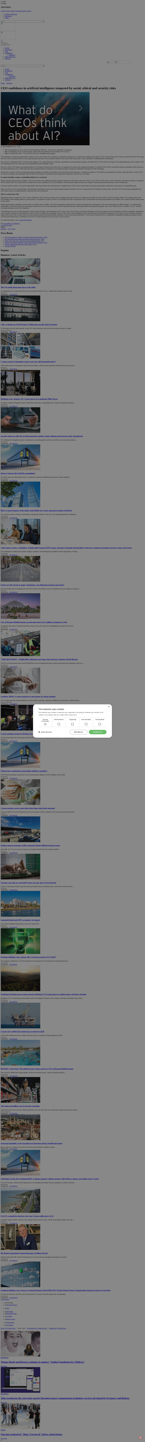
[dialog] (72, 721)
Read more (73, 715)
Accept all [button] (97, 732)
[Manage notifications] (140, 1437)
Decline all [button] (78, 732)
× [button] (108, 706)
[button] (45, 732)
